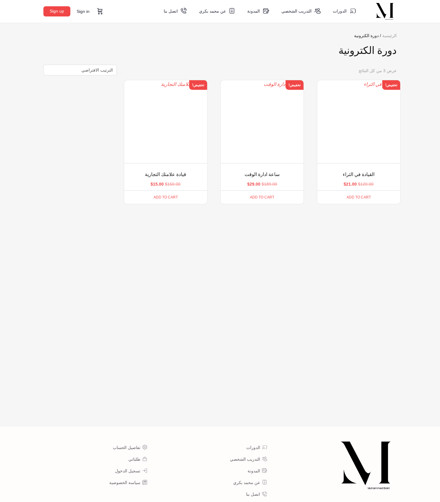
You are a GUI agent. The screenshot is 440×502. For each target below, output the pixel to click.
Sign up (57, 11)
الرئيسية (389, 35)
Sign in (83, 11)
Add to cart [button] (359, 197)
